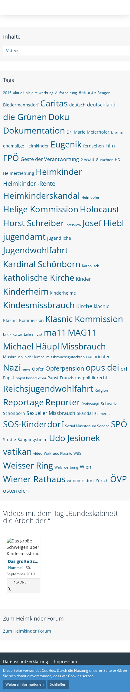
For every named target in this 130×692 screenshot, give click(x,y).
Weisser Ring (28, 465)
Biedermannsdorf (21, 105)
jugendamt (24, 236)
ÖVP (118, 479)
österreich (16, 490)
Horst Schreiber (33, 223)
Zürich (102, 480)
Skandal (85, 413)
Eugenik (66, 144)
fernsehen (93, 146)
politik (89, 378)
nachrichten (98, 356)
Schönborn (14, 413)
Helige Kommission (40, 209)
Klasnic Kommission (84, 318)
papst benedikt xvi (31, 378)
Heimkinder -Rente (29, 183)
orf (124, 368)
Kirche (84, 306)
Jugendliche (59, 238)
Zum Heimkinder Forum (33, 618)
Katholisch (90, 265)
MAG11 (82, 332)
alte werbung (42, 92)
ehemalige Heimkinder (26, 146)
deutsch (77, 105)
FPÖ (11, 157)
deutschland (101, 104)
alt (28, 92)
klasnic (101, 306)
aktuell (18, 92)
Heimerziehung (18, 173)
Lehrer (29, 334)
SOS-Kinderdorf (33, 424)
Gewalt (87, 159)
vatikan (17, 451)
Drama (117, 132)
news (26, 369)
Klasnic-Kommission (23, 320)
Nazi (11, 367)
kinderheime (63, 293)
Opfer (38, 369)
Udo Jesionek (74, 438)
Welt (58, 467)
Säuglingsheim (32, 439)
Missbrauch (83, 346)
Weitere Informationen (24, 684)
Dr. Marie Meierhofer (88, 132)
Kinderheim (26, 291)
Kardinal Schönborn (41, 264)
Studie (9, 439)
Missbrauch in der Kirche (24, 356)
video (37, 453)
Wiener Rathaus (34, 479)
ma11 (55, 332)
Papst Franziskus (64, 378)
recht (102, 378)
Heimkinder (59, 171)
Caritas (54, 103)
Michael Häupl (31, 346)
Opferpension (64, 368)
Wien (85, 466)
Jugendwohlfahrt (35, 250)
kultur (17, 334)
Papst (8, 378)
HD (117, 159)
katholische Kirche (38, 277)
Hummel (15, 567)
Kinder (83, 279)
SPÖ (119, 424)
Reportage (23, 402)
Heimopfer (90, 197)
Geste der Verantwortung (50, 159)
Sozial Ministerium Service (87, 425)
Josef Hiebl (103, 223)
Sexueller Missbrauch (51, 413)
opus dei (102, 367)
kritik (7, 334)
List (39, 334)
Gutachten (104, 159)
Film (110, 145)
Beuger (103, 92)
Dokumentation (34, 130)
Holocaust (99, 209)
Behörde (87, 92)
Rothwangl (90, 403)
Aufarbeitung (66, 92)
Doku (58, 116)
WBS (77, 453)
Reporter (62, 402)
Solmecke (102, 413)
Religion (101, 390)
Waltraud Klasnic (58, 453)
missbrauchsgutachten (65, 356)
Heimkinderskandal (41, 195)
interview (73, 224)
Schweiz (109, 403)
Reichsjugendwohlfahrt (48, 388)
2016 (7, 92)
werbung (70, 467)
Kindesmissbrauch (39, 305)
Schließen (58, 684)
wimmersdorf (80, 480)
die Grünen (25, 116)
